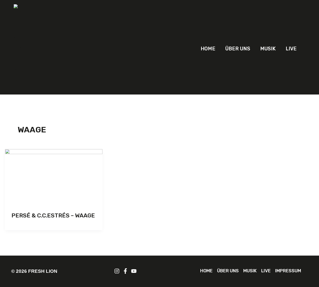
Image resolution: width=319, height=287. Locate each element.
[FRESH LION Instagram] (117, 271)
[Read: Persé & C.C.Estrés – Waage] (53, 176)
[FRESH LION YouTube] (134, 271)
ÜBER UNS (237, 49)
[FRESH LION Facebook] (125, 271)
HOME (208, 49)
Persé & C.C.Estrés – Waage (53, 215)
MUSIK (268, 49)
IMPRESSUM (288, 271)
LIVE (291, 49)
